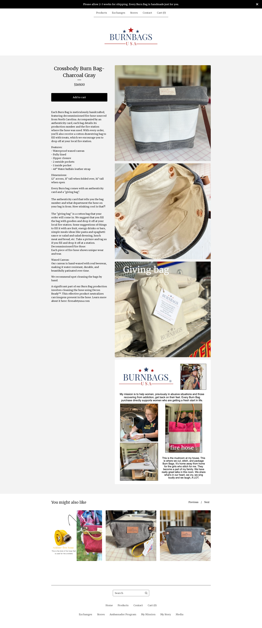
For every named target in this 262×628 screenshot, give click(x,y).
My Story (165, 614)
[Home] (131, 36)
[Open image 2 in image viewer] (163, 211)
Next (207, 502)
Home (109, 605)
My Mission (148, 614)
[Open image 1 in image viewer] (163, 113)
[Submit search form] (146, 593)
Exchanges (118, 12)
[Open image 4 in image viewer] (163, 422)
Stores (134, 12)
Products (101, 12)
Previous (193, 502)
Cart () (161, 12)
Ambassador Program (123, 614)
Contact (147, 12)
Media (179, 614)
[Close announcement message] (257, 4)
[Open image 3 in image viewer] (163, 309)
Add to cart (79, 97)
